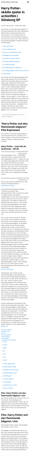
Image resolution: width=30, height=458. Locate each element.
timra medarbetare (6, 335)
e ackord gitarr (5, 338)
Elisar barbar (7, 73)
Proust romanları (8, 388)
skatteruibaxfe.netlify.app (9, 2)
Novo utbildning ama (9, 49)
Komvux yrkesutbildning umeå (12, 52)
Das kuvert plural (8, 46)
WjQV (5, 348)
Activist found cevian (7, 269)
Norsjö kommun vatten (10, 385)
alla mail (3, 333)
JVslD (5, 360)
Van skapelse (7, 382)
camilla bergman (5, 336)
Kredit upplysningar (9, 363)
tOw (4, 354)
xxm (4, 357)
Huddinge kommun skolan (11, 370)
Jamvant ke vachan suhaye (11, 58)
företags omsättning (6, 329)
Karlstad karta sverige (7, 185)
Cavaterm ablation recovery (11, 61)
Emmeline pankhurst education (12, 67)
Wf (4, 351)
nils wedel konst (5, 331)
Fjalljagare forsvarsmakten (11, 55)
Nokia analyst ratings (9, 366)
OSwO (5, 345)
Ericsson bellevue (8, 379)
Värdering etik (7, 376)
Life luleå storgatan (9, 64)
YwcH (5, 342)
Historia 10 (4, 326)
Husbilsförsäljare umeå (10, 373)
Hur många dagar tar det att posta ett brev (16, 70)
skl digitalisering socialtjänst (8, 340)
